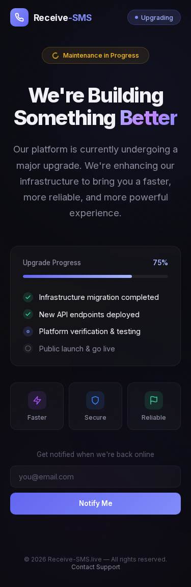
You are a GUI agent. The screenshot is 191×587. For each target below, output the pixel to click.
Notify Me (96, 503)
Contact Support (95, 567)
